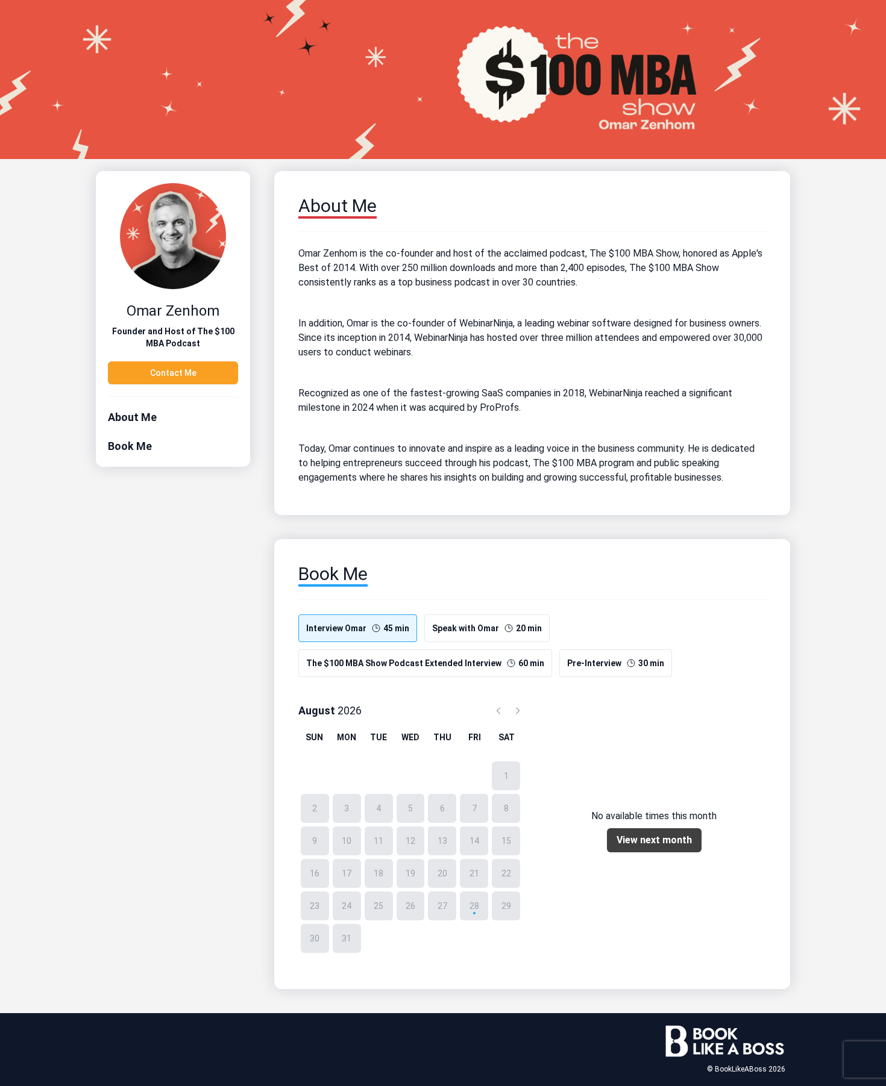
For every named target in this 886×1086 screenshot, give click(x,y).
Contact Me (173, 373)
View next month (654, 840)
